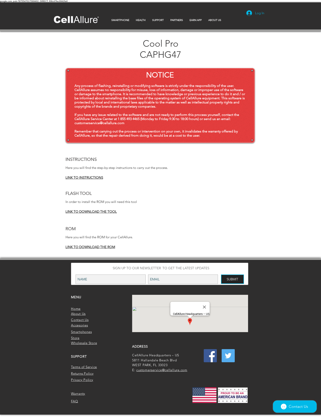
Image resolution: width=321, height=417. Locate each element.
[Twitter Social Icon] (228, 355)
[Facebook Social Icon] (210, 355)
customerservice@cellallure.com (99, 123)
